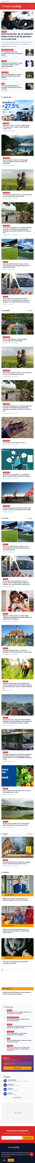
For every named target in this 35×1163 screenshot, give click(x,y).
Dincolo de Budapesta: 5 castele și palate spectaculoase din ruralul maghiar (11, 75)
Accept (11, 1160)
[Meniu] (2, 6)
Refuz (4, 1160)
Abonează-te (17, 1068)
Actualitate (5, 72)
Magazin (4, 31)
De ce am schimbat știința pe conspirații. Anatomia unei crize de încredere (11, 87)
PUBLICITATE (17, 1112)
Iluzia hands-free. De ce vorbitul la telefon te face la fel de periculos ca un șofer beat (17, 36)
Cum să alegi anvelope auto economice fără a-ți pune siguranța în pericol (12, 53)
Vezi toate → (31, 310)
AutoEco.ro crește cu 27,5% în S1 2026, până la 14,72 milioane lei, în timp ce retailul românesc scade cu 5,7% (18, 1049)
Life (3, 83)
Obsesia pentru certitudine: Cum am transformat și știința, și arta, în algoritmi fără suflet (11, 64)
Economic (10, 1045)
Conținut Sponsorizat (7, 49)
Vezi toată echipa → (17, 1097)
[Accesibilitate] (32, 1154)
